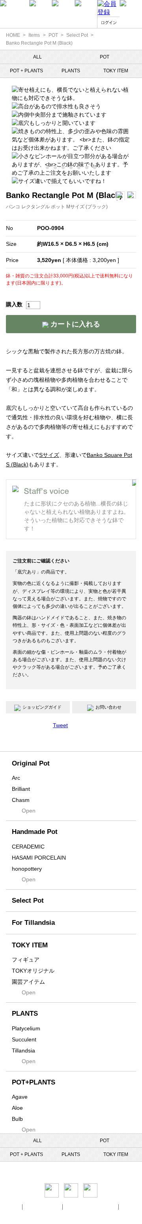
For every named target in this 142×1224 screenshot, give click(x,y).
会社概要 (11, 1207)
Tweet (60, 725)
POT (53, 35)
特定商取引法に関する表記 (91, 1207)
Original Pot (31, 763)
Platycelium (26, 1028)
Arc (16, 778)
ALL (37, 57)
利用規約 (131, 1207)
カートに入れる (74, 324)
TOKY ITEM (115, 70)
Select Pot (77, 35)
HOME (13, 35)
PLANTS (71, 70)
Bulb (17, 1119)
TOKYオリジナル (33, 971)
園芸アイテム (28, 982)
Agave (20, 1097)
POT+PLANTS (33, 1082)
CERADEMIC (28, 846)
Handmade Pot (35, 831)
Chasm (21, 800)
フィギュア (25, 959)
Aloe (17, 1108)
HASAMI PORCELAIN (39, 857)
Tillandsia (23, 1050)
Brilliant (21, 789)
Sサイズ (49, 455)
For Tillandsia (33, 922)
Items (34, 35)
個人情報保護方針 (43, 1207)
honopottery (27, 869)
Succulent (24, 1039)
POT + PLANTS (26, 70)
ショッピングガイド (42, 707)
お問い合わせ (108, 707)
